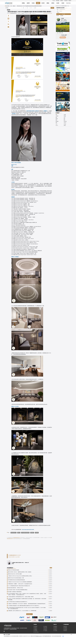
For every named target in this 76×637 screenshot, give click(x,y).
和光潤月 (36, 532)
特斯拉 (65, 125)
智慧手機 (65, 121)
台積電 (65, 114)
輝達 (56, 114)
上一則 (9, 560)
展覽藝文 (48, 3)
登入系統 (63, 14)
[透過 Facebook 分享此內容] (8, 16)
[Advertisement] (29, 547)
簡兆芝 (19, 532)
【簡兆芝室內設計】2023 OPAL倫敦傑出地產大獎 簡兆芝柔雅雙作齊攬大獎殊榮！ (29, 5)
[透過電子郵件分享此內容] (8, 27)
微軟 (56, 117)
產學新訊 (52, 3)
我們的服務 (57, 0)
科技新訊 (33, 3)
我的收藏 (66, 0)
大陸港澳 (62, 3)
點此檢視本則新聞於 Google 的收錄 (14, 556)
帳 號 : (57, 9)
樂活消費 (43, 3)
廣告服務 (65, 629)
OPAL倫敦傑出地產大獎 (25, 532)
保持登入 (58, 12)
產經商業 (28, 3)
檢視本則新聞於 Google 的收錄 (47, 13)
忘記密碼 (55, 630)
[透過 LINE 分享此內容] (8, 18)
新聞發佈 (61, 0)
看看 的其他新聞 (14, 555)
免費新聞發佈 (58, 7)
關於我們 (65, 626)
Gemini (57, 125)
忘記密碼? (61, 15)
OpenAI (65, 122)
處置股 (57, 118)
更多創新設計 (29, 614)
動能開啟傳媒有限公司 (14, 13)
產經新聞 (57, 121)
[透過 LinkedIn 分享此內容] (8, 24)
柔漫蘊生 (32, 532)
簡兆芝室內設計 (13, 532)
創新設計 (38, 3)
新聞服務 (65, 627)
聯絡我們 (70, 0)
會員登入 (55, 629)
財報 (64, 118)
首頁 (11, 5)
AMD (64, 117)
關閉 (63, 636)
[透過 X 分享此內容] (8, 21)
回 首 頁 (54, 0)
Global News (68, 3)
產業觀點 (23, 3)
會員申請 (57, 15)
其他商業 (57, 3)
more (51, 567)
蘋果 (56, 122)
